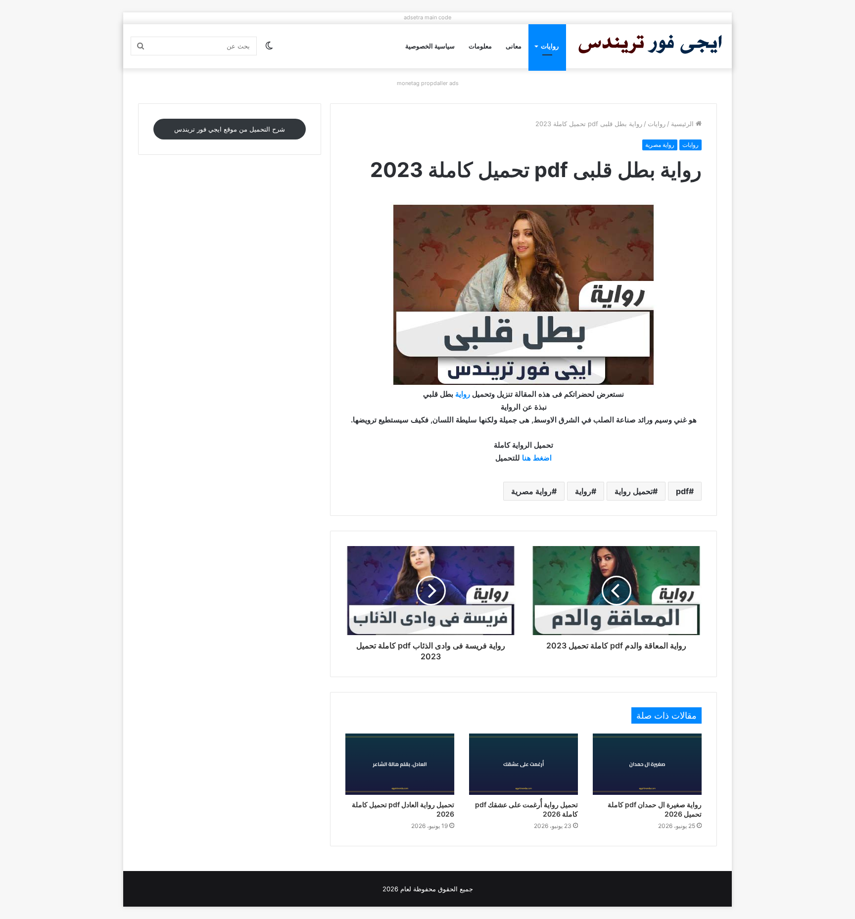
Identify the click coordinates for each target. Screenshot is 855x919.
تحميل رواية (634, 491)
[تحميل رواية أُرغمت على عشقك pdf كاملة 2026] (523, 764)
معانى (514, 46)
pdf (682, 491)
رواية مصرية (659, 144)
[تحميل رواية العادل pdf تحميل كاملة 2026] (399, 764)
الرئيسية (683, 124)
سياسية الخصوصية (430, 46)
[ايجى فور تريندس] (650, 46)
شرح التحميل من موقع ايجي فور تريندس (229, 129)
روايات (550, 46)
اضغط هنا (537, 457)
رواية (462, 394)
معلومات (480, 46)
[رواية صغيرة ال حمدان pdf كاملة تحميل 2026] (647, 764)
